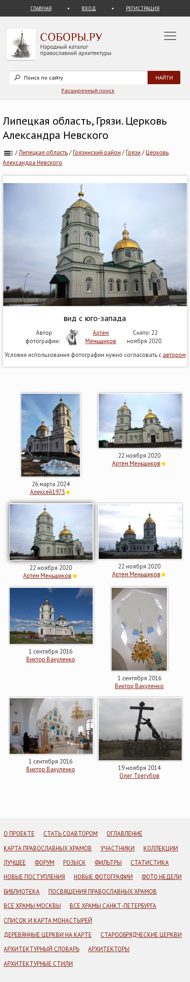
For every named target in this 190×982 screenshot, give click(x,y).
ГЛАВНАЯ (41, 8)
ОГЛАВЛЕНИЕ (124, 834)
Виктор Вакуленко (50, 659)
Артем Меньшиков (100, 337)
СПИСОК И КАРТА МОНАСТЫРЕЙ (48, 921)
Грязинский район (97, 152)
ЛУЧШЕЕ (15, 863)
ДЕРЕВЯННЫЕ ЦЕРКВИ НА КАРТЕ (48, 935)
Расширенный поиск (87, 90)
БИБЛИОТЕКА (22, 892)
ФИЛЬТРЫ (108, 863)
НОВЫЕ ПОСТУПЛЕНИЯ (34, 877)
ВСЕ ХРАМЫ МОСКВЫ (32, 906)
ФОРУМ (44, 863)
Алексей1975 (47, 492)
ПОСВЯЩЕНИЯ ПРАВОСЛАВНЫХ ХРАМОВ (102, 892)
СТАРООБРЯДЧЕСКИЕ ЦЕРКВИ (141, 935)
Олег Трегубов (139, 776)
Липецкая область (43, 152)
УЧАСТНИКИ (118, 848)
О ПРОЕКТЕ (19, 834)
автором (174, 355)
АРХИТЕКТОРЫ (109, 949)
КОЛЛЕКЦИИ (160, 848)
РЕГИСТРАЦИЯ (143, 8)
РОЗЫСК (74, 863)
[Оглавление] (8, 152)
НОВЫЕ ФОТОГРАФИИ (103, 877)
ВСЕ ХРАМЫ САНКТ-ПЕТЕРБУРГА (113, 906)
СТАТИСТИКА (150, 863)
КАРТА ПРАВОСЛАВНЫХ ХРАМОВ (48, 848)
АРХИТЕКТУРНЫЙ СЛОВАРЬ (41, 949)
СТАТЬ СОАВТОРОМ (70, 834)
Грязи (133, 152)
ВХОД (89, 8)
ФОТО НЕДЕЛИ (162, 877)
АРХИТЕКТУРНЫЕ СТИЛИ (38, 964)
